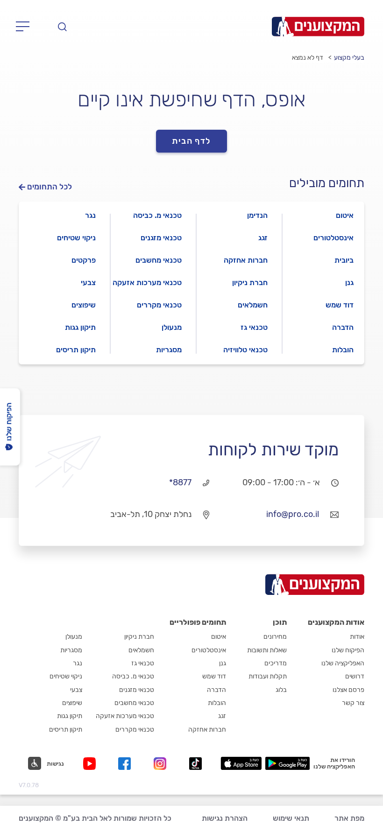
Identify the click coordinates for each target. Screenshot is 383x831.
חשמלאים (253, 304)
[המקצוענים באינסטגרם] (162, 763)
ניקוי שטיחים (76, 237)
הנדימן (257, 215)
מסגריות (169, 349)
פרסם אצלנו (348, 690)
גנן (349, 282)
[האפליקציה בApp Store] (241, 763)
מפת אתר (349, 818)
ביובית (344, 260)
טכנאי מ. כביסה (157, 215)
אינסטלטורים (333, 237)
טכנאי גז (254, 327)
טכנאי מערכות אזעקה (147, 282)
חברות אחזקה (246, 260)
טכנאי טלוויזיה (245, 349)
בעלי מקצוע (349, 58)
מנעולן (172, 327)
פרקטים (83, 260)
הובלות (343, 349)
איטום (345, 215)
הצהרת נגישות (225, 818)
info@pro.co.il (292, 514)
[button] (46, 763)
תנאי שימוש (291, 818)
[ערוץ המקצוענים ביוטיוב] (91, 763)
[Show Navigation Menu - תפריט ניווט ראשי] (25, 26)
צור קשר (353, 703)
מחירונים (275, 637)
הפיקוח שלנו (348, 650)
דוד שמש (340, 304)
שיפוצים (83, 304)
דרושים (354, 676)
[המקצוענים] (318, 26)
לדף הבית (191, 141)
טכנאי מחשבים (158, 260)
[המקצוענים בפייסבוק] (126, 763)
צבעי (88, 282)
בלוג (281, 690)
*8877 (180, 482)
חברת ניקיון (250, 282)
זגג (263, 237)
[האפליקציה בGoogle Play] (287, 763)
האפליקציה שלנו (342, 663)
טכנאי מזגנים (161, 237)
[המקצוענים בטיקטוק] (195, 763)
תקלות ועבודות (267, 676)
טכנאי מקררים (159, 304)
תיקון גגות (80, 327)
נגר (90, 215)
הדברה (343, 327)
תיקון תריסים (76, 349)
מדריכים (275, 663)
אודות (357, 637)
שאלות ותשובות (267, 650)
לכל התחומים (49, 186)
